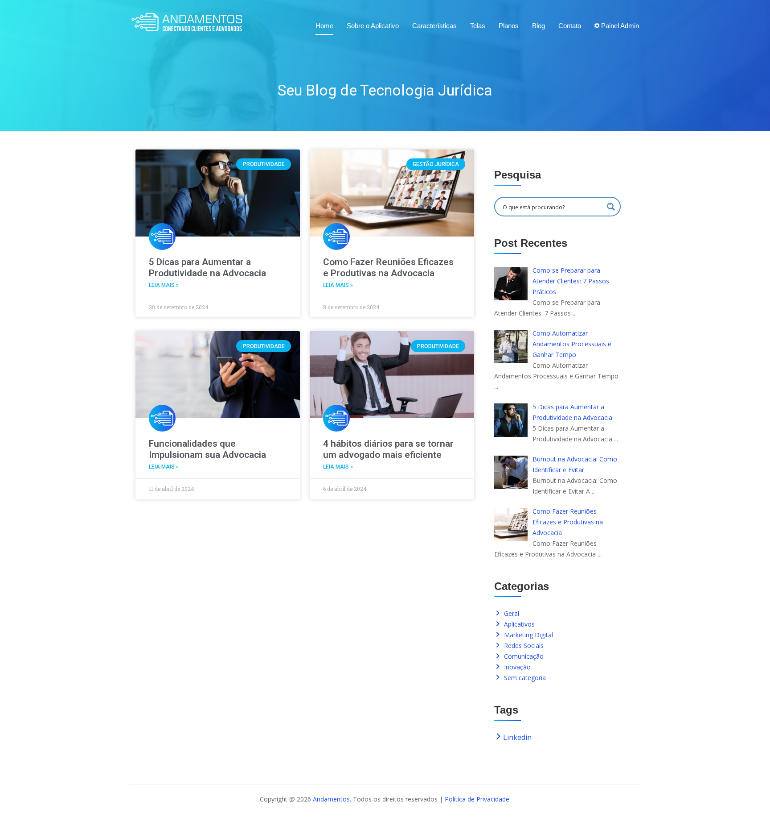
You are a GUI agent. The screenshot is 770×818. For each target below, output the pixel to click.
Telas (477, 25)
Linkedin (517, 737)
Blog (538, 25)
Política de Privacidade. (478, 799)
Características (434, 25)
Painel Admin (619, 25)
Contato (569, 25)
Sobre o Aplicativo (373, 25)
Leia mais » (164, 285)
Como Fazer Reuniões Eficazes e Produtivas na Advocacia (388, 267)
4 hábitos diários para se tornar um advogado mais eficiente (388, 449)
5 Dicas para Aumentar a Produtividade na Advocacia (207, 267)
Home (324, 25)
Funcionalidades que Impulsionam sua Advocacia (207, 449)
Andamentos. (332, 799)
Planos (509, 25)
